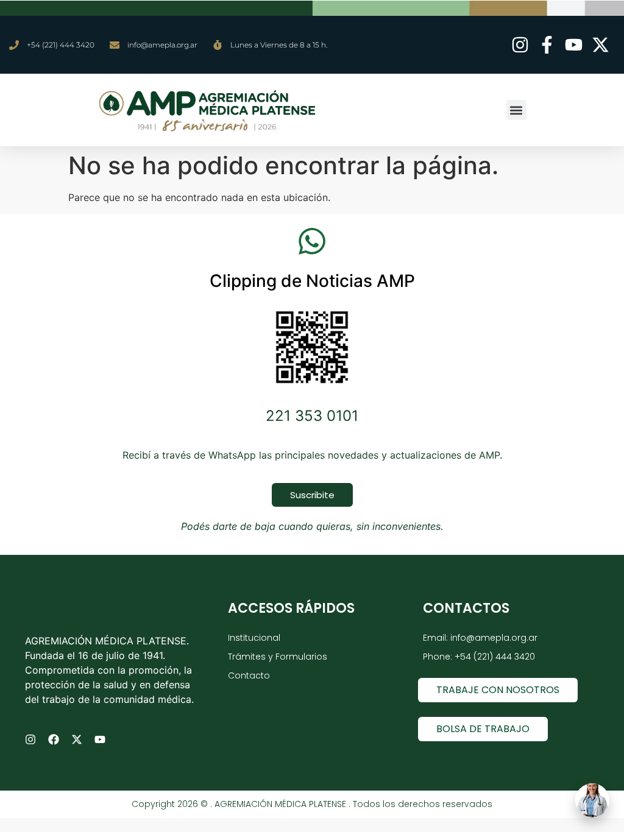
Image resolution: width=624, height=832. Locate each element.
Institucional (254, 638)
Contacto (249, 675)
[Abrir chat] (592, 800)
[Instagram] (30, 739)
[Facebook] (53, 739)
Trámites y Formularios (277, 656)
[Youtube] (99, 739)
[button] (516, 110)
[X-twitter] (76, 739)
